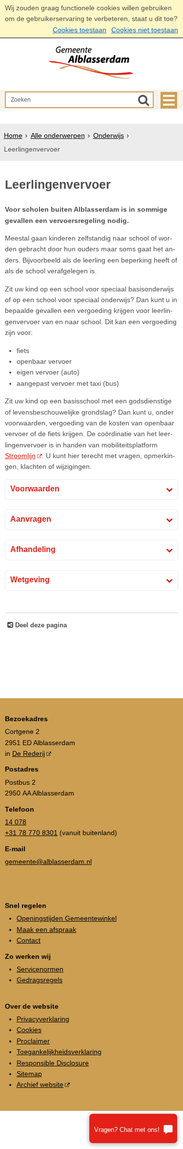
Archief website (40, 1084)
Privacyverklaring (43, 1019)
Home (13, 135)
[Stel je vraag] (133, 1128)
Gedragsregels (39, 980)
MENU (169, 100)
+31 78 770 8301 (31, 833)
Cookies (29, 1030)
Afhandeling (33, 549)
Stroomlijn (20, 456)
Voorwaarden (35, 489)
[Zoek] (143, 99)
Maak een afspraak (46, 929)
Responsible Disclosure (53, 1063)
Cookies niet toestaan (144, 30)
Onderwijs (108, 135)
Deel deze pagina (40, 625)
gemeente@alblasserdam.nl (48, 861)
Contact (29, 940)
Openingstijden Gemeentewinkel (67, 918)
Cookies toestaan (79, 30)
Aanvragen (30, 519)
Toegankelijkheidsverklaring (59, 1052)
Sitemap (29, 1074)
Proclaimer (33, 1041)
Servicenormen (40, 969)
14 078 (15, 822)
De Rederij (28, 753)
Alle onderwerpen (58, 135)
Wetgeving (30, 579)
